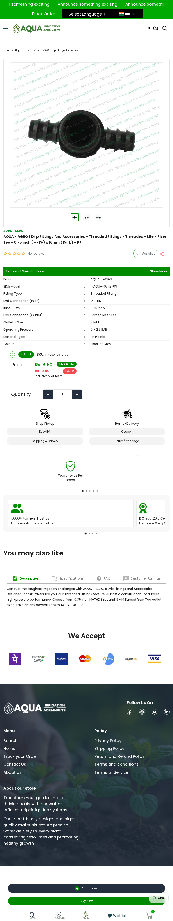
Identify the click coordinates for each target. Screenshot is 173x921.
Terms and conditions (116, 764)
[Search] (165, 28)
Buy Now (87, 901)
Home (6, 50)
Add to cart (90, 888)
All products (22, 50)
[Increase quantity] (77, 394)
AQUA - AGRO (13, 231)
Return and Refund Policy (119, 756)
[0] (149, 915)
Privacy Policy (107, 740)
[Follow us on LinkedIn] (167, 712)
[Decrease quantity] (48, 394)
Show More (158, 271)
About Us (12, 772)
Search (10, 740)
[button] (14, 253)
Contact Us (14, 764)
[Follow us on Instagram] (142, 712)
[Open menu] (5, 28)
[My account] (60, 915)
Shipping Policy (109, 748)
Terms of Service (111, 772)
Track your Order (20, 756)
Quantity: (21, 394)
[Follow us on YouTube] (154, 712)
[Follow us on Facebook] (129, 712)
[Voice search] (149, 28)
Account (60, 917)
